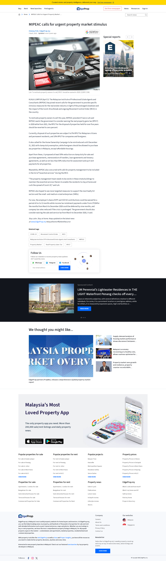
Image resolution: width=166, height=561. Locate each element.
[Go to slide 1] (81, 317)
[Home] (83, 8)
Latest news (92, 494)
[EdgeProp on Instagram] (32, 558)
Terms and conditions (102, 525)
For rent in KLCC (58, 473)
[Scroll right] (163, 300)
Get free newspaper (104, 2)
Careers (98, 519)
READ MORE (84, 309)
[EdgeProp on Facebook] (28, 558)
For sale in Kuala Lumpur (26, 459)
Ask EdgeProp (42, 538)
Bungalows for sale (24, 490)
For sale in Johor (23, 466)
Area (55, 538)
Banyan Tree (92, 459)
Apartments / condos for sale (28, 487)
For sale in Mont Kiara (25, 470)
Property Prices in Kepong (131, 470)
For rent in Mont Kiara (60, 470)
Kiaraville (91, 462)
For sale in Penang (24, 462)
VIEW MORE (22, 477)
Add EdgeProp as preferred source (93, 32)
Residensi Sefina (93, 470)
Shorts (90, 505)
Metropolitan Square (95, 466)
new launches (72, 544)
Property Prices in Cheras (131, 459)
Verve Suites (92, 473)
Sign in (145, 8)
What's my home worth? (131, 490)
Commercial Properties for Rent (64, 501)
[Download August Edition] (118, 58)
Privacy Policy (100, 528)
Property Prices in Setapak (132, 462)
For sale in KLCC (23, 473)
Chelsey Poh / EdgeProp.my (39, 31)
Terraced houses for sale (26, 498)
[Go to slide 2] (83, 317)
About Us (98, 522)
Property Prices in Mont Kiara (132, 466)
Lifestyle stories (93, 501)
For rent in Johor (58, 466)
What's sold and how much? (132, 487)
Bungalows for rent (59, 490)
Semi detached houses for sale (28, 494)
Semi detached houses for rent (63, 494)
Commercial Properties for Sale (29, 501)
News (26, 14)
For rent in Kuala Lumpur (61, 459)
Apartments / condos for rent (63, 487)
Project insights (65, 538)
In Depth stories (93, 498)
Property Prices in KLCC (130, 473)
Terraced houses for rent (61, 498)
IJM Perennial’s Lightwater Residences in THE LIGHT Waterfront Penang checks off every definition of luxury (107, 294)
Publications (92, 490)
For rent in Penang (59, 462)
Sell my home (127, 494)
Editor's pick (92, 487)
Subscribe (65, 268)
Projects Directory (129, 501)
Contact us (99, 531)
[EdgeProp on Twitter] (36, 558)
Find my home (127, 498)
